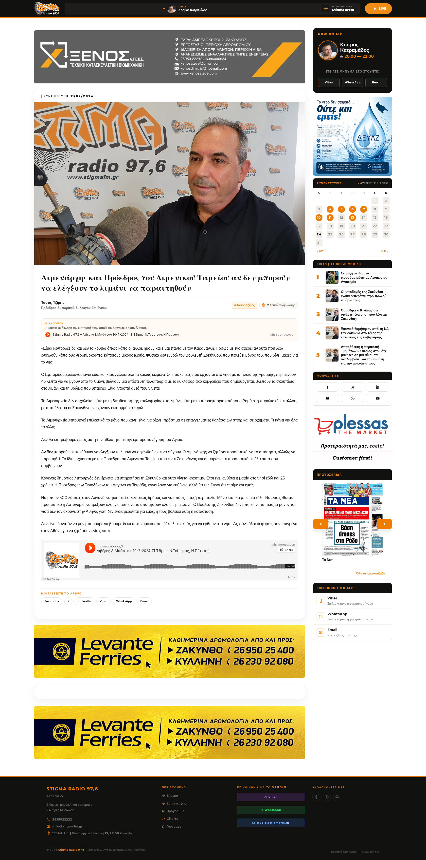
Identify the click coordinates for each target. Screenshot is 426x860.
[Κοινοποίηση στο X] (352, 387)
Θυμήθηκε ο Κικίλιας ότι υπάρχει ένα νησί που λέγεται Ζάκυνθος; (364, 314)
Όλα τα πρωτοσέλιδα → (372, 573)
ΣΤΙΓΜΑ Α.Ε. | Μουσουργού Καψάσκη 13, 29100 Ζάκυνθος (92, 833)
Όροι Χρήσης (371, 852)
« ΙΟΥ (320, 251)
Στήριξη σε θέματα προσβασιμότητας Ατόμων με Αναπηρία (364, 277)
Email (144, 601)
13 (352, 217)
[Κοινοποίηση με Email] (377, 398)
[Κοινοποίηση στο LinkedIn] (377, 387)
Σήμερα (172, 795)
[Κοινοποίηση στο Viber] (327, 398)
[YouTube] (327, 797)
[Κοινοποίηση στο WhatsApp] (352, 398)
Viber (104, 601)
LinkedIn (84, 601)
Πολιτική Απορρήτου (344, 852)
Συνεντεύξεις (176, 803)
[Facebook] (316, 797)
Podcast (174, 826)
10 (319, 217)
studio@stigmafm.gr (272, 822)
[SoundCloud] (337, 797)
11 (330, 217)
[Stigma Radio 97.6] (47, 9)
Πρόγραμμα (175, 811)
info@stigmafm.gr (67, 826)
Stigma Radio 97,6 (71, 849)
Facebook (51, 601)
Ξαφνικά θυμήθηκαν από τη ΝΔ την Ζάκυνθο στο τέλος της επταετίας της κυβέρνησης (365, 333)
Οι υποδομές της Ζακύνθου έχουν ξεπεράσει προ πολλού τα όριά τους (364, 296)
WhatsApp (124, 601)
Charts (172, 819)
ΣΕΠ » (384, 251)
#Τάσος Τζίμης (244, 305)
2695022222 (62, 819)
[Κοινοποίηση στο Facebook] (327, 387)
